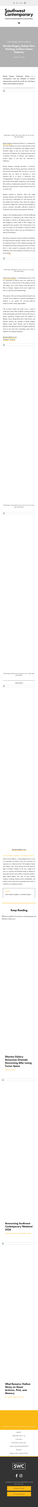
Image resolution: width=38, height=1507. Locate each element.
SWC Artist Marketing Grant (14, 1397)
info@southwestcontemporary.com (19, 1482)
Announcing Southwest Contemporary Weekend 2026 (19, 1226)
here (9, 253)
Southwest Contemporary (19, 13)
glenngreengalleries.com (10, 337)
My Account (19, 1494)
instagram (6, 339)
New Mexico (25, 42)
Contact (19, 1439)
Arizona (8, 1070)
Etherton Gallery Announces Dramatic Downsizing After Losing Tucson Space (18, 1061)
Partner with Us (19, 1436)
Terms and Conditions (19, 1453)
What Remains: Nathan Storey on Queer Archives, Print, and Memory (18, 1388)
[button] (25, 3)
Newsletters (19, 1488)
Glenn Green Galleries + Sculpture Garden (18, 856)
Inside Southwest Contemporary (16, 1233)
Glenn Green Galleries (9, 278)
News (13, 1070)
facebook (12, 339)
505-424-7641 (19, 1484)
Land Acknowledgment (19, 1446)
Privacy (19, 1450)
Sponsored (12, 42)
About (19, 1432)
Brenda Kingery (7, 143)
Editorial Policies (19, 1443)
